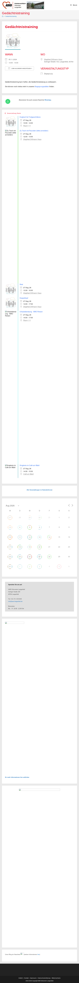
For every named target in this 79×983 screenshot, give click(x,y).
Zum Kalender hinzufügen (21, 68)
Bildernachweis (56, 978)
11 (20, 537)
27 (10, 517)
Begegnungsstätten (42, 86)
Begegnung (48, 73)
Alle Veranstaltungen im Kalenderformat (39, 490)
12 (30, 537)
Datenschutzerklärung (44, 978)
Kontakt (26, 978)
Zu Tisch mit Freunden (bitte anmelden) (34, 130)
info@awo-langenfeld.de (15, 601)
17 (10, 547)
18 (20, 547)
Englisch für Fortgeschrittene (30, 117)
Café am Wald (28, 474)
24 (10, 556)
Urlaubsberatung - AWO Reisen (31, 311)
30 (39, 517)
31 (10, 566)
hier (38, 954)
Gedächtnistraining (10, 16)
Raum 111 (27, 126)
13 (39, 537)
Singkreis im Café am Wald (29, 465)
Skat (21, 284)
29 (30, 517)
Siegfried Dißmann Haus (53, 59)
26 (30, 556)
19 (30, 547)
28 (49, 556)
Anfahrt (21, 978)
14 (49, 537)
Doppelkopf (24, 298)
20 (39, 547)
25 (20, 556)
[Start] (2, 16)
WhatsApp (48, 100)
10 (10, 537)
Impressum (33, 978)
